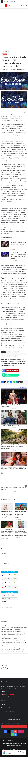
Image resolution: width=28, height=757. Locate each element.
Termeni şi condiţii (5, 707)
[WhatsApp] (14, 382)
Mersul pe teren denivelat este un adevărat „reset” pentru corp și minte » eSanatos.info (12, 446)
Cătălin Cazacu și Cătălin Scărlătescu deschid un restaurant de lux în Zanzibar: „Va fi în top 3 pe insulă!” (20, 514)
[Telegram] (17, 382)
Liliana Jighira (6, 69)
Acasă (4, 51)
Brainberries (14, 408)
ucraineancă (12, 355)
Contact (3, 691)
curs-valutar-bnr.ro (8, 607)
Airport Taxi (3, 667)
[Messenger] (11, 382)
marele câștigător (22, 353)
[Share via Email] (19, 382)
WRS (17, 355)
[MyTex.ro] (10, 5)
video (21, 120)
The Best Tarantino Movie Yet (10, 425)
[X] (5, 382)
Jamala (11, 353)
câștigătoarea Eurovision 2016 (13, 351)
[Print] (22, 382)
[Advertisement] (14, 27)
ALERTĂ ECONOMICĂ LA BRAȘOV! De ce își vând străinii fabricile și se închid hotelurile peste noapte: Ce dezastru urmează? (14, 627)
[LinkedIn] (8, 382)
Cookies (3, 704)
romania (3, 355)
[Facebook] (2, 382)
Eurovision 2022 (5, 353)
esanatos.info (14, 450)
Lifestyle (8, 51)
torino (7, 355)
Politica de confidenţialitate (7, 711)
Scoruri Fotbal (4, 668)
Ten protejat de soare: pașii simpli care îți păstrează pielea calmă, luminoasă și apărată (6, 514)
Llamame (15, 353)
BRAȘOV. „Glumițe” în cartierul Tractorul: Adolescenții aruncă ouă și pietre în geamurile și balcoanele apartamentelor (13, 633)
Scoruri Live (4, 665)
